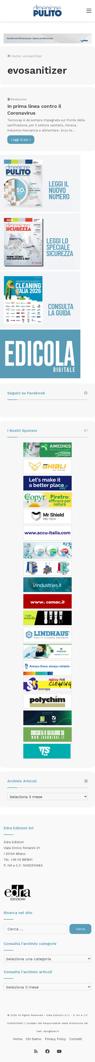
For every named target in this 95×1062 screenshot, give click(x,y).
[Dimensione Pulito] (47, 10)
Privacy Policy (55, 1039)
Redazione (19, 99)
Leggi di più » (21, 139)
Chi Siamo (33, 1039)
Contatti (75, 1039)
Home (15, 56)
